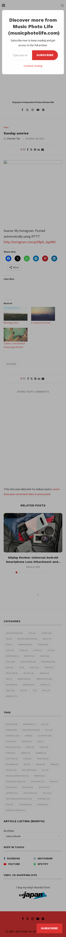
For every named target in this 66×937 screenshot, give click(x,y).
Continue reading (33, 65)
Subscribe (45, 55)
